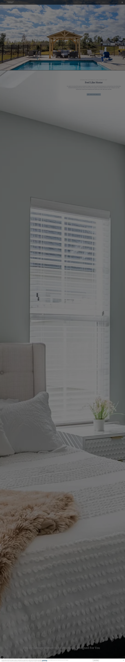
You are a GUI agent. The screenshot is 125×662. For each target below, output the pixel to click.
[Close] (123, 660)
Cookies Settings (96, 660)
